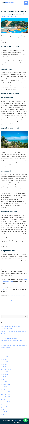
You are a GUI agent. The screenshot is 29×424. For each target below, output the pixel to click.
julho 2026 (4, 359)
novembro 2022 (5, 397)
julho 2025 (4, 364)
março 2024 (4, 382)
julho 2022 (4, 407)
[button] (25, 420)
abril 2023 (4, 387)
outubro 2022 (5, 399)
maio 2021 (4, 409)
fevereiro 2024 (5, 384)
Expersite (15, 420)
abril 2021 (4, 412)
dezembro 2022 (5, 394)
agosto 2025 (4, 361)
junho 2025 (4, 366)
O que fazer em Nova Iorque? (17, 295)
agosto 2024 (4, 372)
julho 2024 (4, 374)
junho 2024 (4, 377)
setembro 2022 (5, 402)
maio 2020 (4, 414)
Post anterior (14, 301)
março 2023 (4, 389)
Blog (3, 16)
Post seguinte (14, 304)
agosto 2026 (4, 356)
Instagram (4, 289)
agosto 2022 (4, 404)
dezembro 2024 (5, 369)
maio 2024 (4, 379)
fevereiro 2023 (5, 392)
